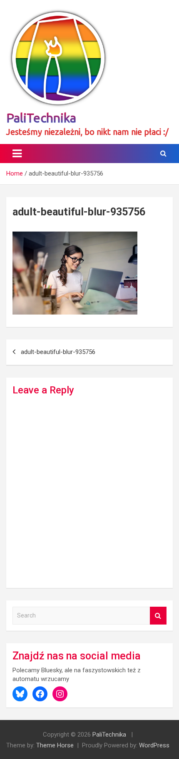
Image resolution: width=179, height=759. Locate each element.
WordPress (154, 745)
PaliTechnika (41, 118)
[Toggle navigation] (17, 153)
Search (158, 616)
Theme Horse (55, 745)
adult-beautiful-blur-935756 (58, 352)
